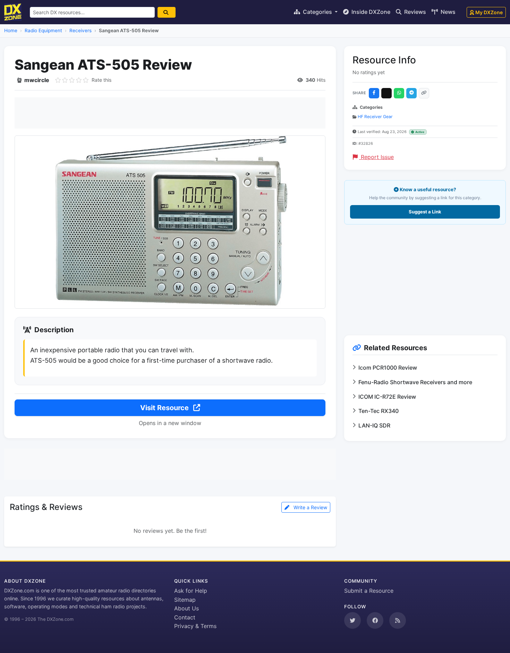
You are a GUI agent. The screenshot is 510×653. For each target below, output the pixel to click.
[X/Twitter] (386, 93)
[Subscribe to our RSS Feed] (397, 620)
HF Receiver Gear (375, 116)
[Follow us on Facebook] (375, 620)
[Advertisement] (170, 113)
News (447, 11)
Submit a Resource (368, 590)
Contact (184, 617)
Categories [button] (317, 11)
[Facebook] (374, 93)
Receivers (80, 30)
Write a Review (309, 507)
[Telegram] (411, 93)
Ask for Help (190, 590)
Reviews (414, 11)
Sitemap (185, 599)
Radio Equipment (43, 30)
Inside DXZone (370, 11)
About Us (186, 608)
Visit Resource (165, 408)
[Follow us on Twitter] (352, 620)
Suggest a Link (425, 211)
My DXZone (489, 12)
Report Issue (376, 156)
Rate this (101, 80)
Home (10, 30)
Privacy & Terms (195, 626)
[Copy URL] (424, 93)
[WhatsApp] (399, 93)
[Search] (167, 12)
